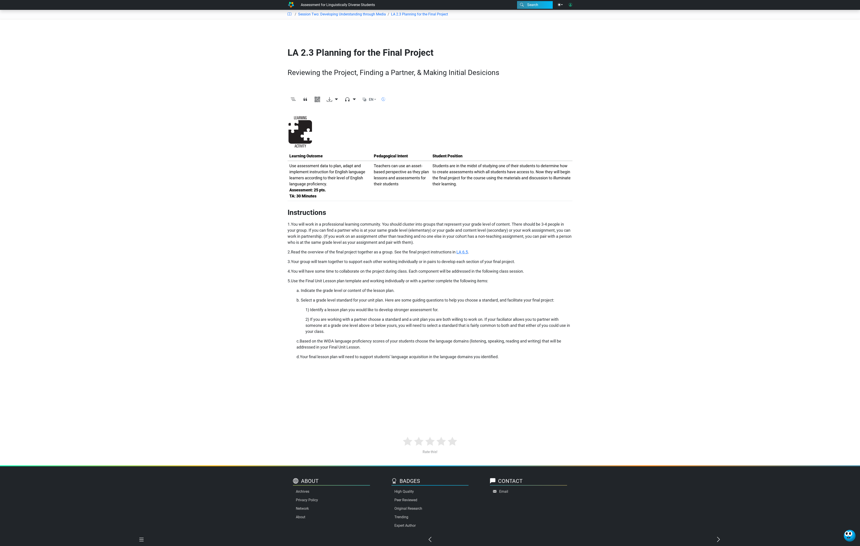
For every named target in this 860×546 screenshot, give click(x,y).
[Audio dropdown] (350, 99)
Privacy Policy (307, 500)
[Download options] (332, 99)
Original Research (408, 508)
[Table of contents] (289, 14)
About (300, 517)
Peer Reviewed (405, 500)
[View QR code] (317, 99)
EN (371, 99)
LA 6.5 (462, 252)
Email (503, 491)
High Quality (404, 491)
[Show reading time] (383, 99)
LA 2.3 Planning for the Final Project (419, 14)
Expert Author (405, 525)
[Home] (291, 5)
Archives (302, 491)
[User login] (570, 5)
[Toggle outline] (293, 99)
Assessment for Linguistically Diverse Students (338, 5)
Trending (401, 517)
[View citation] (305, 99)
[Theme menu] (560, 5)
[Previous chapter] (430, 539)
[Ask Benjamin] (850, 536)
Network (302, 508)
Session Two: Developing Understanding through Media (342, 14)
